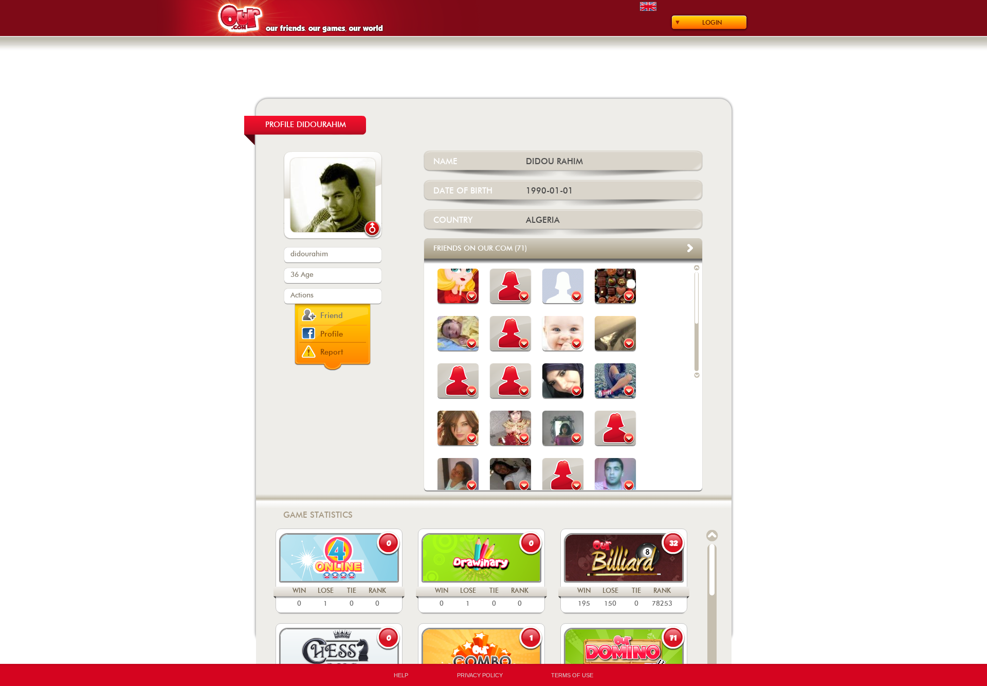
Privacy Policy (480, 675)
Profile (331, 334)
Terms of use (572, 675)
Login (712, 23)
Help (401, 675)
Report (331, 352)
